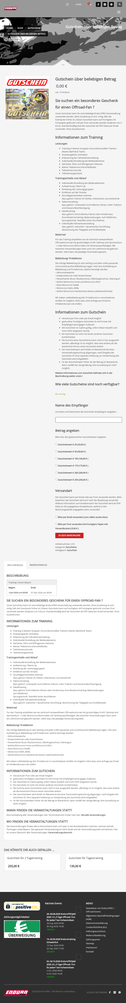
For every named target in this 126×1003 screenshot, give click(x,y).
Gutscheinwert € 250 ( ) (72, 479)
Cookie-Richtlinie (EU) (96, 983)
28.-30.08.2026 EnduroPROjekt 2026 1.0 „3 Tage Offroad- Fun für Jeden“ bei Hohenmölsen (61, 973)
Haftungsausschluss (95, 987)
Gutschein (72, 550)
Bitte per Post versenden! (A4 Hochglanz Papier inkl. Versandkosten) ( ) (81, 526)
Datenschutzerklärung (97, 979)
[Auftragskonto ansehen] (90, 4)
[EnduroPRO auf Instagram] (104, 4)
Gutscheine (71, 547)
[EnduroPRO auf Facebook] (98, 4)
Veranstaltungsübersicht (60, 832)
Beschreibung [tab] (15, 565)
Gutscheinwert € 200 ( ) (72, 472)
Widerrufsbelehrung (95, 991)
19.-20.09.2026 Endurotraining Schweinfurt (61, 997)
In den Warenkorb (69, 535)
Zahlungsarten (93, 995)
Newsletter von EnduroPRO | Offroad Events (100, 966)
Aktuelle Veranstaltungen (93, 814)
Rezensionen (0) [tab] (38, 564)
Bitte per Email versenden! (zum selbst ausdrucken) (82, 517)
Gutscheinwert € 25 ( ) (71, 444)
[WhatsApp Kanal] (111, 4)
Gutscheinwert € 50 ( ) (71, 451)
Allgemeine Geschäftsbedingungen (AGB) (103, 974)
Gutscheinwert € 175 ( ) (72, 465)
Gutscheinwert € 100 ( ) (72, 458)
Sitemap (90, 999)
